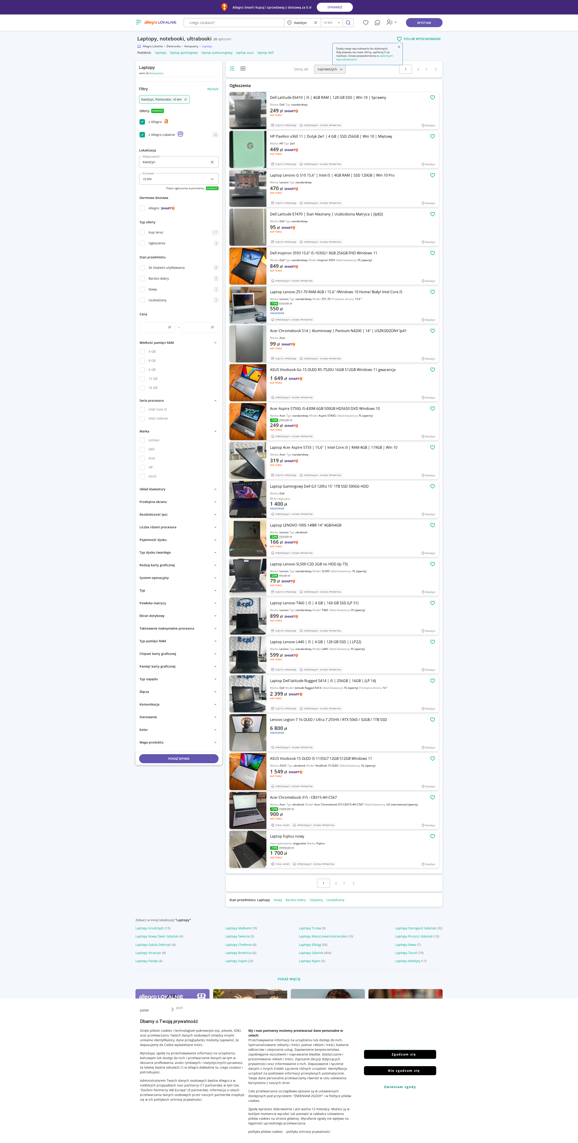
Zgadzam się (404, 1054)
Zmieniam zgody (400, 1087)
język (179, 1007)
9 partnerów (198, 1090)
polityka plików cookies (265, 1131)
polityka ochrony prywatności (308, 1131)
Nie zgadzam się (404, 1070)
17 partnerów (211, 1085)
